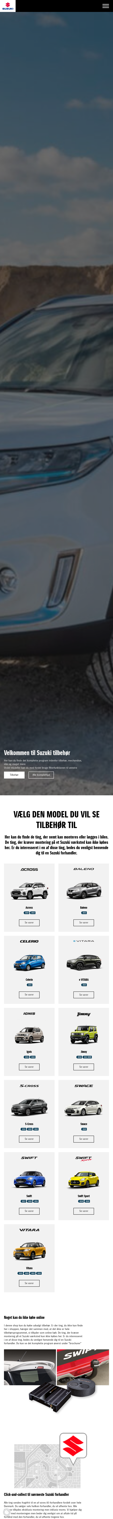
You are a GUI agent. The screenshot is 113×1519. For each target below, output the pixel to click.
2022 (36, 1129)
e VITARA (84, 980)
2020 (27, 913)
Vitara (29, 1268)
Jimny (84, 1052)
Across (29, 908)
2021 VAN (87, 1057)
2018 (79, 1057)
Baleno (83, 908)
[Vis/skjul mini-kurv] (94, 6)
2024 (36, 1201)
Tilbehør (14, 774)
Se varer (29, 922)
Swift (29, 1196)
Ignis (29, 1052)
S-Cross (29, 1124)
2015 (84, 913)
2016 (27, 1057)
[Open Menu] (105, 6)
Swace (83, 1124)
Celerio (29, 980)
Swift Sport (84, 1196)
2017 (23, 1201)
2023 (33, 913)
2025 (84, 985)
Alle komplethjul (41, 774)
